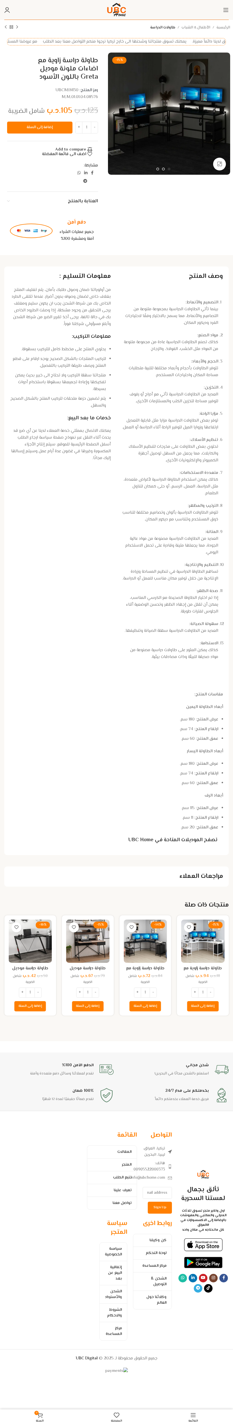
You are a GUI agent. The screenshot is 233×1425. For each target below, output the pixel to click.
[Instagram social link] (213, 1278)
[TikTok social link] (208, 1288)
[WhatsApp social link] (79, 173)
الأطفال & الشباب (196, 27)
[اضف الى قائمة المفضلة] (189, 927)
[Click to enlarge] (219, 164)
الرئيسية (223, 27)
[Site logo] (116, 10)
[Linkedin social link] (85, 173)
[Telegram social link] (85, 181)
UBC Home (140, 840)
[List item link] (157, 1166)
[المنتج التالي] (6, 27)
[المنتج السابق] (17, 27)
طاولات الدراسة (162, 27)
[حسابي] (7, 10)
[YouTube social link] (203, 1278)
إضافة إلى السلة (40, 127)
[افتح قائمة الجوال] (226, 10)
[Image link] (203, 1244)
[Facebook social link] (92, 173)
